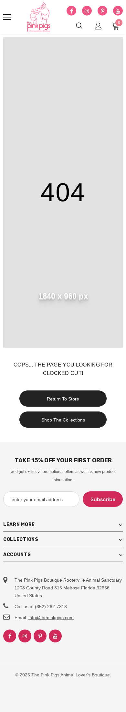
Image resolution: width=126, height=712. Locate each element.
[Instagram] (87, 11)
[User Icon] (98, 26)
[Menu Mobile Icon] (7, 17)
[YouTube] (118, 11)
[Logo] (39, 17)
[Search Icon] (79, 26)
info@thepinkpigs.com (51, 617)
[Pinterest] (102, 11)
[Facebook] (71, 11)
